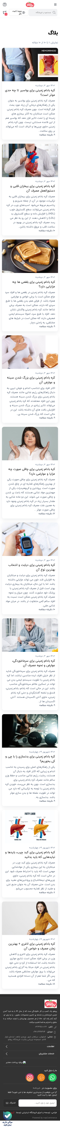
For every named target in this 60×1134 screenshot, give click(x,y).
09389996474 (39, 1031)
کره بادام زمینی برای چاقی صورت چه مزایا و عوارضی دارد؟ (31, 471)
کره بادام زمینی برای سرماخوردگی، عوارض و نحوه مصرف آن (33, 663)
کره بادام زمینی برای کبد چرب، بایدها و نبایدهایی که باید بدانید (30, 854)
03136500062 (41, 1026)
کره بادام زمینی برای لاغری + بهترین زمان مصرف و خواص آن (31, 946)
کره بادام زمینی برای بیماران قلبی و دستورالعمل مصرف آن (32, 188)
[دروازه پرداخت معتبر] (16, 1062)
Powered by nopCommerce (44, 1118)
